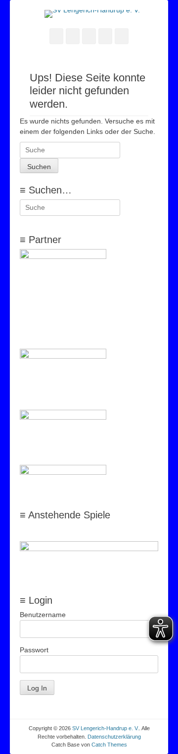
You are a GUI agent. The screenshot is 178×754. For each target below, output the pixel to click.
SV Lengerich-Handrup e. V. (105, 728)
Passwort (34, 650)
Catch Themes (109, 745)
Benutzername (43, 615)
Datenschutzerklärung (114, 737)
